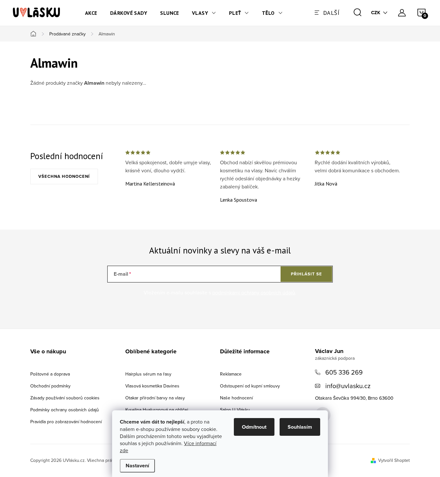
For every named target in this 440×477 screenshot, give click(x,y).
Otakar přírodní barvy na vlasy (155, 398)
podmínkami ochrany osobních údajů (253, 292)
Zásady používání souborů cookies (65, 398)
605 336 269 (344, 372)
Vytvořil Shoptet (394, 460)
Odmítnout (254, 427)
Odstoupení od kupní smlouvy (250, 386)
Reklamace (231, 374)
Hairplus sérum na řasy (148, 374)
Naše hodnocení (236, 398)
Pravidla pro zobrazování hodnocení (66, 422)
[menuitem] (91, 13)
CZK (375, 12)
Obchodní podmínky (50, 386)
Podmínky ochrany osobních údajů (64, 410)
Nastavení (137, 465)
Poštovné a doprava (50, 374)
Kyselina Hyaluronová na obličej (156, 410)
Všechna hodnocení (64, 176)
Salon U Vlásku (235, 410)
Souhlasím (300, 427)
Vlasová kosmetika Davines (152, 386)
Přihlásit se (306, 274)
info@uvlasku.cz (347, 385)
